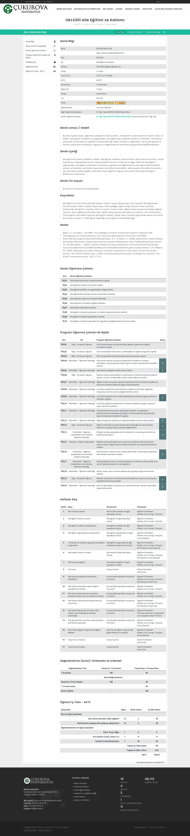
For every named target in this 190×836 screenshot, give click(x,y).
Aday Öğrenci (48, 2)
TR (160, 2)
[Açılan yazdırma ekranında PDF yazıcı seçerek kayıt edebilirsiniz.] (164, 32)
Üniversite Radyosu (81, 786)
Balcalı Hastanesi (80, 783)
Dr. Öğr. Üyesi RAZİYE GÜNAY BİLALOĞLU (114, 116)
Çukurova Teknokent (81, 800)
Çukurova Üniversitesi (32, 2)
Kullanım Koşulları (30, 830)
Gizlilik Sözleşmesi (44, 830)
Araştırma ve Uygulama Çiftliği (85, 793)
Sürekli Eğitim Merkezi (82, 790)
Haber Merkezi (79, 797)
